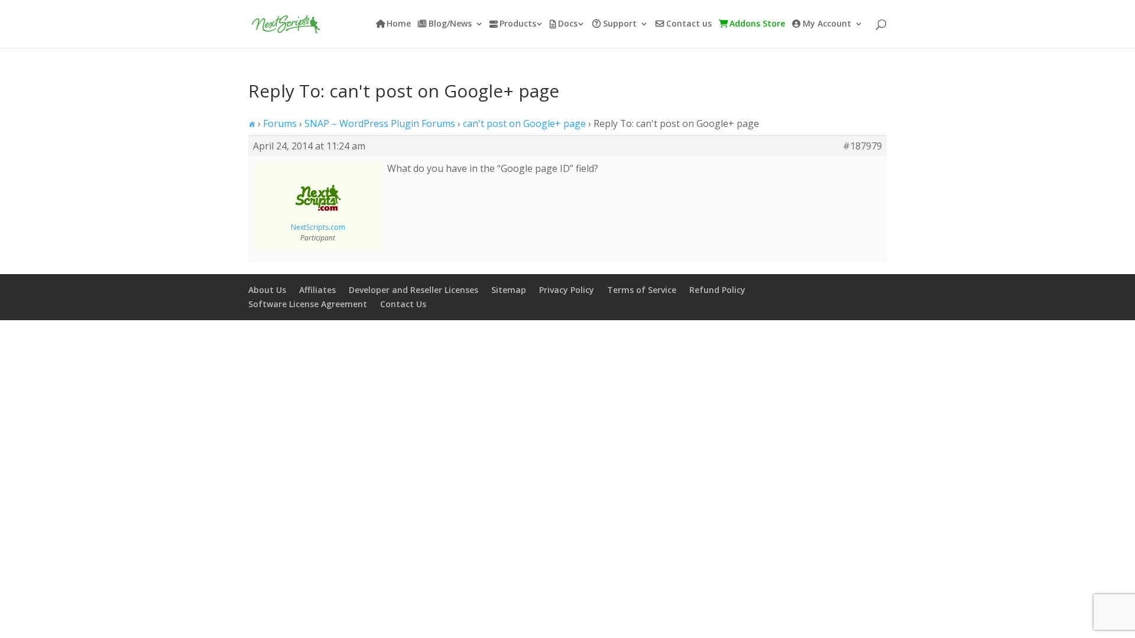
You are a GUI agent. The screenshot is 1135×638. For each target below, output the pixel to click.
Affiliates (317, 289)
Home (399, 24)
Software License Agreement (307, 304)
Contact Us (403, 304)
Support (620, 24)
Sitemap (508, 289)
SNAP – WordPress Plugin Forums (379, 123)
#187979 (862, 146)
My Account (827, 24)
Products (518, 24)
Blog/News (450, 24)
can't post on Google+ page (524, 123)
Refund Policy (717, 289)
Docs (568, 24)
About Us (267, 289)
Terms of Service (641, 289)
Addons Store (757, 24)
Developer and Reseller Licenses (413, 289)
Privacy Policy (566, 289)
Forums (280, 123)
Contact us (689, 24)
